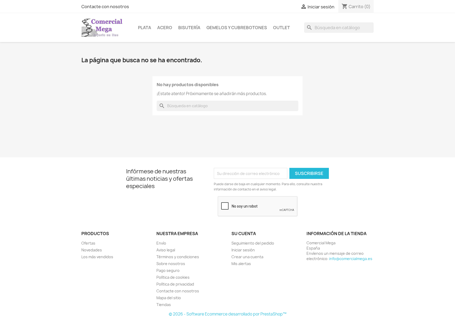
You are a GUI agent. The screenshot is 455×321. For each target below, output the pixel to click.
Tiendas (163, 304)
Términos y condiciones (177, 256)
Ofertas (88, 243)
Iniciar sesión (243, 249)
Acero (164, 27)
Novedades (91, 249)
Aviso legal (165, 249)
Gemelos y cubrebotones (236, 27)
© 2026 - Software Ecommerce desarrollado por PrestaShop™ (227, 314)
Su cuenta (243, 233)
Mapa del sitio (168, 297)
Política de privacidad (175, 284)
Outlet (281, 27)
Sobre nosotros (170, 263)
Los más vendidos (97, 256)
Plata (144, 27)
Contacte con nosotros (105, 6)
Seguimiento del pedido (252, 243)
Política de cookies (173, 277)
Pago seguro (168, 270)
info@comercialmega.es (350, 258)
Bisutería (189, 27)
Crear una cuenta (247, 256)
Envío (161, 243)
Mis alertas (241, 263)
